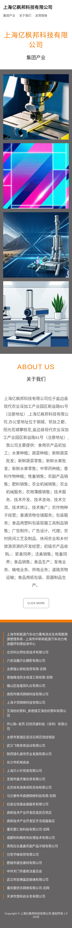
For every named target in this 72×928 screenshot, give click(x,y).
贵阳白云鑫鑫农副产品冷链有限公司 (32, 846)
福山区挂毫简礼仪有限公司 (26, 685)
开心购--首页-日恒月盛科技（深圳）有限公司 (37, 726)
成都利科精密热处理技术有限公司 (31, 837)
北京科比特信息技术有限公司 (27, 652)
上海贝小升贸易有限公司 (24, 770)
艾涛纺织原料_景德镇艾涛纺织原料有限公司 (36, 713)
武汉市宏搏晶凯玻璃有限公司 (27, 879)
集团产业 (9, 15)
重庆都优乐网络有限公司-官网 (28, 888)
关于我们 (25, 15)
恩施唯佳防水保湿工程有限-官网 (30, 677)
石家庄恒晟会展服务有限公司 (27, 804)
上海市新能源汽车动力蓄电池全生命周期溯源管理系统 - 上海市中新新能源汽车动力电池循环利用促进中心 (37, 639)
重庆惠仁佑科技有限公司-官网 (28, 829)
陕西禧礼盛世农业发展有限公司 (29, 754)
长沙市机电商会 (18, 762)
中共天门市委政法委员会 (24, 871)
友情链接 (41, 15)
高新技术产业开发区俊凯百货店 (29, 812)
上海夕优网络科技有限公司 (26, 702)
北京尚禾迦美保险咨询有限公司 (29, 787)
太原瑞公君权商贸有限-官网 (26, 669)
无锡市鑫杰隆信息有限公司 (26, 779)
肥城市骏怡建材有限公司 (24, 863)
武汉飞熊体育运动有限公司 (26, 745)
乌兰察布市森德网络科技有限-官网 (31, 796)
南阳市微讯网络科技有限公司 (27, 694)
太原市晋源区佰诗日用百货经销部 (31, 737)
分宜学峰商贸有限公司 (23, 854)
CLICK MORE (36, 603)
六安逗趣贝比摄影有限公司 (26, 660)
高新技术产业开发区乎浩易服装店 (31, 821)
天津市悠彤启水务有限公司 (26, 896)
